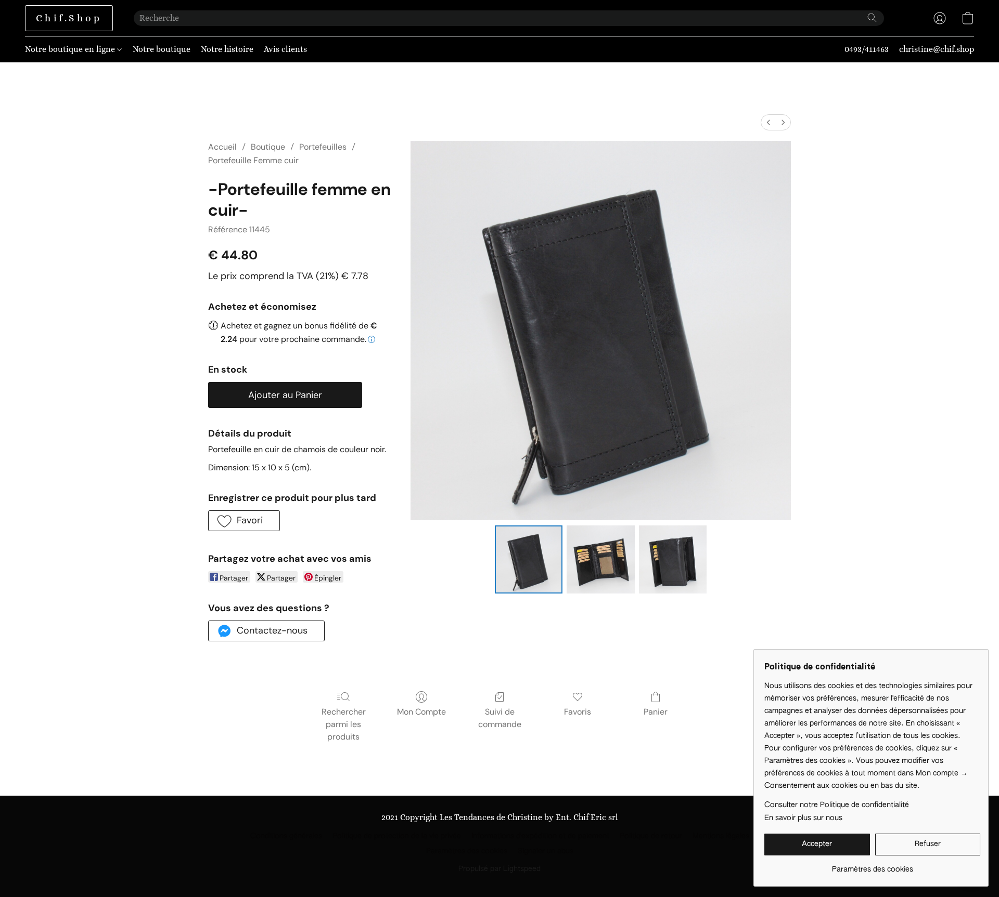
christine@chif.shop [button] (936, 49)
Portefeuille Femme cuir (253, 160)
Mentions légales (721, 836)
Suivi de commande (499, 718)
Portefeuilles (323, 146)
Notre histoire (227, 49)
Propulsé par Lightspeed (499, 869)
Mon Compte (421, 711)
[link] (872, 865)
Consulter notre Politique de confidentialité (836, 805)
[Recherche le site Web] (872, 17)
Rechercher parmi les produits (344, 724)
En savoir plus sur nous (803, 818)
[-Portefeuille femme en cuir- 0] (528, 559)
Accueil (222, 146)
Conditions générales (286, 836)
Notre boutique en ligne (71, 49)
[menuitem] (768, 122)
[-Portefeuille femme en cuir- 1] (600, 559)
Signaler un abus (545, 851)
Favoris (577, 711)
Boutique (268, 146)
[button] (69, 18)
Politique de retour (651, 836)
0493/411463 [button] (866, 49)
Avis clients (285, 49)
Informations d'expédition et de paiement (540, 836)
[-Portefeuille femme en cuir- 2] (673, 559)
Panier (656, 711)
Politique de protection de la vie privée (396, 836)
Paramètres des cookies (466, 851)
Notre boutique (161, 49)
